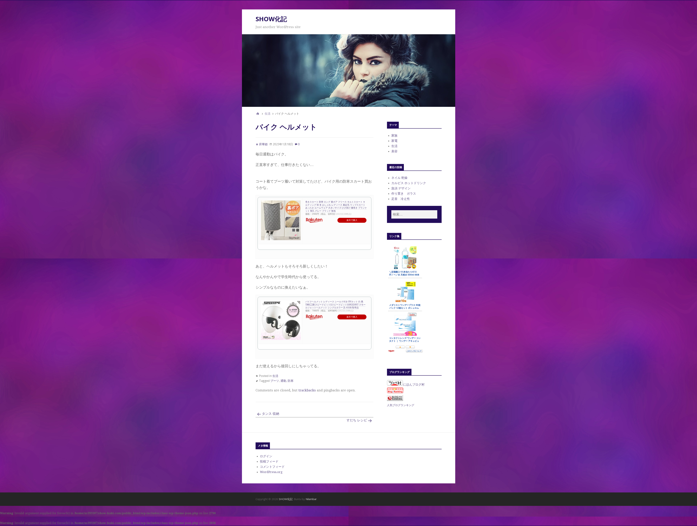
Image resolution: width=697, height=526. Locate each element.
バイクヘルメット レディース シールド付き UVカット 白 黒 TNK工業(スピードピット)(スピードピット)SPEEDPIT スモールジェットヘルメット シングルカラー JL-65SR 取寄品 (335, 304)
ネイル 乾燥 (399, 178)
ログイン (266, 456)
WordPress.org (271, 472)
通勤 (283, 381)
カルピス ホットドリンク (408, 183)
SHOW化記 (271, 19)
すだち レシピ (357, 420)
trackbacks (307, 390)
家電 (394, 141)
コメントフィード (272, 467)
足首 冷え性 (400, 199)
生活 (275, 376)
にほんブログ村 (414, 384)
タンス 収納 (270, 414)
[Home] (258, 113)
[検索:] (414, 214)
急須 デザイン (401, 188)
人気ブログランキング (400, 405)
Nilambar (311, 499)
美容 (394, 151)
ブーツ (274, 381)
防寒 (291, 381)
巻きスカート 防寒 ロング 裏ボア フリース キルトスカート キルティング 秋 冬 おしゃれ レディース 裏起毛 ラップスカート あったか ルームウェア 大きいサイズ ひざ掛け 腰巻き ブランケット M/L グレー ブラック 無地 (336, 206)
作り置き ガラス (403, 193)
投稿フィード (269, 461)
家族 (394, 135)
